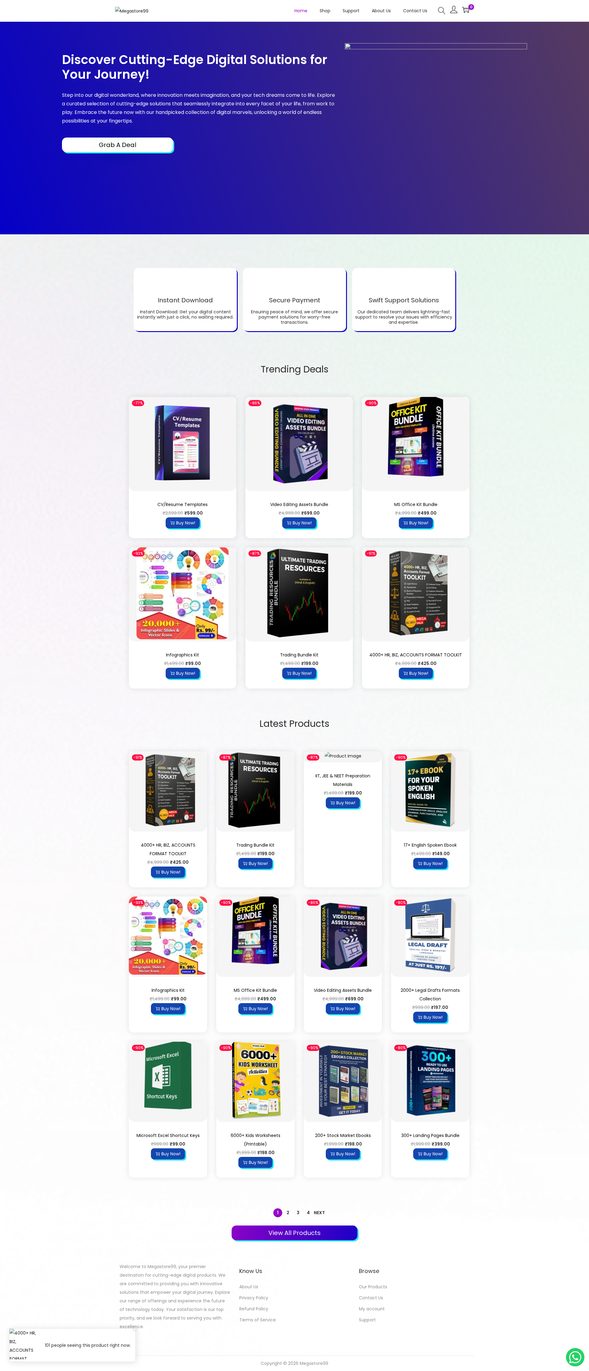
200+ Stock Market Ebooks (343, 1135)
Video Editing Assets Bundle (299, 504)
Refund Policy (253, 1309)
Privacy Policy (253, 1298)
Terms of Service (257, 1320)
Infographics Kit (182, 655)
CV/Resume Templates (182, 504)
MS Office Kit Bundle (415, 504)
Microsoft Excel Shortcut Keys (168, 1135)
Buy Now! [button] (185, 523)
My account (372, 1309)
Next (319, 1213)
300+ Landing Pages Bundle (430, 1135)
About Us (248, 1287)
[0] (465, 9)
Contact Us (371, 1298)
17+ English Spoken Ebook (430, 845)
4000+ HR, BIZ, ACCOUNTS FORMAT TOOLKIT (415, 655)
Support (367, 1320)
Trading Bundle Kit (299, 655)
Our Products (373, 1287)
